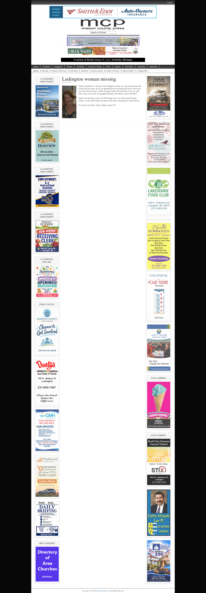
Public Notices (113, 71)
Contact (117, 67)
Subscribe (153, 67)
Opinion (84, 71)
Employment (128, 71)
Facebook (46, 67)
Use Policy (129, 67)
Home (35, 67)
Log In (169, 2)
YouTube (80, 67)
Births (36, 71)
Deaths (45, 71)
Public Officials (59, 71)
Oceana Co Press (94, 67)
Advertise (141, 67)
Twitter (69, 67)
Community (142, 71)
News (108, 67)
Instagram (58, 67)
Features (74, 71)
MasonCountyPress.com (102, 591)
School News (97, 71)
